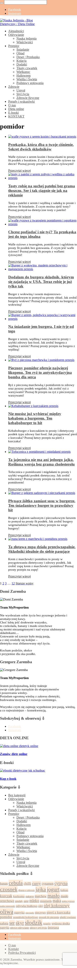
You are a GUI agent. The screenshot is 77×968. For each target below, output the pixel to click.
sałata (4, 923)
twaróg (47, 923)
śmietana (53, 927)
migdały (19, 901)
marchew (41, 896)
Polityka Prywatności (22, 952)
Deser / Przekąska (28, 57)
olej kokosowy (57, 905)
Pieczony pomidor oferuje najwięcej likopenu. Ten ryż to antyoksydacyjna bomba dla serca (40, 372)
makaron (29, 896)
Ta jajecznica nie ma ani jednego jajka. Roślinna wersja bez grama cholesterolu (41, 462)
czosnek (8, 889)
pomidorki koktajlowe (25, 917)
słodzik (33, 922)
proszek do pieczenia (49, 917)
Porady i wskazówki (21, 101)
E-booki (13, 112)
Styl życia (22, 94)
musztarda (46, 901)
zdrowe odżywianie (19, 928)
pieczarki (29, 913)
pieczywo (40, 912)
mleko (34, 901)
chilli (27, 884)
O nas (12, 105)
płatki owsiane (68, 917)
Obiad (20, 53)
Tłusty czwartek (26, 68)
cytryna (61, 883)
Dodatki (21, 64)
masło (53, 895)
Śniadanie (22, 49)
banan (4, 883)
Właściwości (24, 42)
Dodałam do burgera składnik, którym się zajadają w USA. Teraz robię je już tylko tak (41, 281)
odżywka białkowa (26, 906)
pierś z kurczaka (58, 912)
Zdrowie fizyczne (27, 98)
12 (13, 583)
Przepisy (13, 46)
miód (26, 901)
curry (36, 883)
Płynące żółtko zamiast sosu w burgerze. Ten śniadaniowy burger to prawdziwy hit (41, 505)
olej (40, 906)
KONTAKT (16, 116)
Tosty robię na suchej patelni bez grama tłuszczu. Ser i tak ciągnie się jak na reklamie (41, 190)
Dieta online (16, 109)
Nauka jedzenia (26, 38)
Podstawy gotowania (30, 83)
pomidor (6, 917)
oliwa (6, 911)
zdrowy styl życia (38, 927)
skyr (20, 923)
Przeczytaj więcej (19, 170)
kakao (64, 890)
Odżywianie (16, 34)
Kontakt (13, 949)
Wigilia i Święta (26, 79)
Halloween (23, 75)
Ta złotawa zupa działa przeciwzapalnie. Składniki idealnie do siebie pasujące (42, 549)
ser (12, 923)
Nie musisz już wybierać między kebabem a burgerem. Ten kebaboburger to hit (34, 418)
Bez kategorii (16, 795)
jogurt (53, 889)
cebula (16, 883)
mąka (57, 901)
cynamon (48, 884)
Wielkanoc (23, 72)
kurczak (6, 896)
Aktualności (16, 31)
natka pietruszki (7, 906)
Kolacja (21, 60)
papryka (19, 912)
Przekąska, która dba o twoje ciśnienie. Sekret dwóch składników (41, 146)
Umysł (20, 90)
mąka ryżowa (68, 901)
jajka (41, 889)
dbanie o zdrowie (26, 890)
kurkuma (19, 896)
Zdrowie (13, 86)
